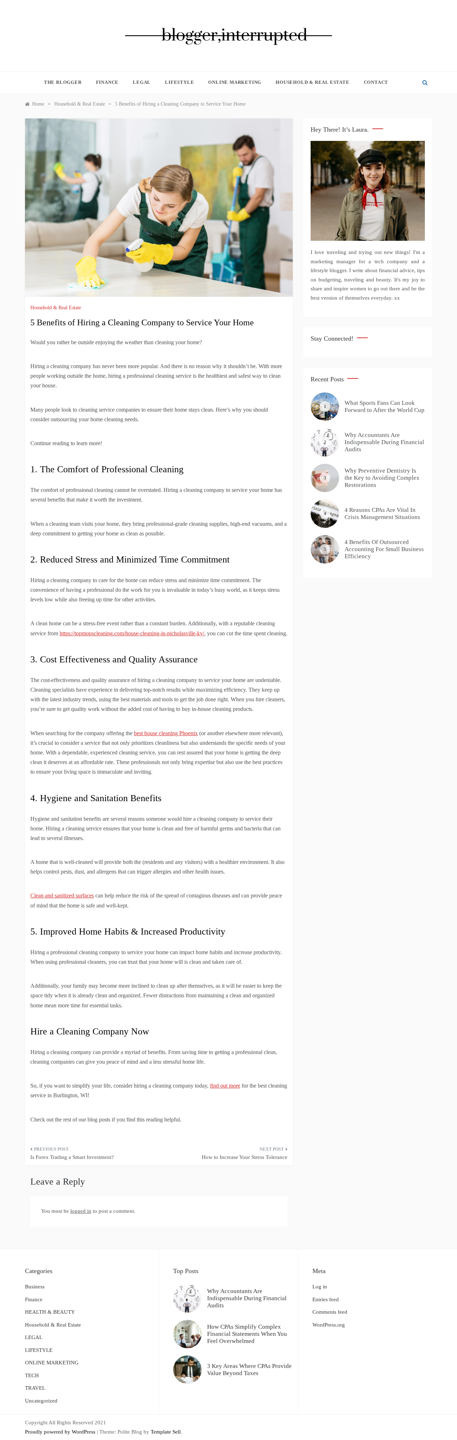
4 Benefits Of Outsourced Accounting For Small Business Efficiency (384, 549)
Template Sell (166, 1432)
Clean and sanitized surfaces (62, 895)
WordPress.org (328, 1325)
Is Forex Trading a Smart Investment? (72, 1157)
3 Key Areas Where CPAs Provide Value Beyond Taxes (249, 1370)
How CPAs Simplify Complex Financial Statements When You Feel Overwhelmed (247, 1334)
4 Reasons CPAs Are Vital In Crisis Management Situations (382, 513)
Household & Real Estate (312, 82)
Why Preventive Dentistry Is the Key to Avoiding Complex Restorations (382, 478)
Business (35, 1286)
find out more (225, 1086)
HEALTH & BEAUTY (50, 1312)
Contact (376, 82)
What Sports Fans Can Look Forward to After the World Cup (385, 406)
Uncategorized (41, 1401)
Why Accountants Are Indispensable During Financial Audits (384, 442)
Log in (319, 1286)
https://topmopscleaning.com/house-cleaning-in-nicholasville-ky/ (132, 633)
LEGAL (142, 82)
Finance (107, 82)
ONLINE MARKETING (234, 82)
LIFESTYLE (179, 82)
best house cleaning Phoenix (166, 733)
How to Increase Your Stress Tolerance (244, 1157)
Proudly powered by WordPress (61, 1432)
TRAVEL (35, 1388)
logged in (80, 1211)
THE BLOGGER (63, 82)
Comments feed (329, 1312)
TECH (32, 1375)
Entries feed (325, 1299)
